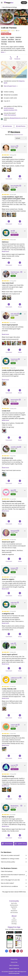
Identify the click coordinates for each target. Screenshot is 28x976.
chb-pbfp (14, 314)
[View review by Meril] (6, 492)
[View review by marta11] (6, 767)
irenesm (13, 568)
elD (12, 231)
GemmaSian (15, 400)
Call (11, 58)
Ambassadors (14, 905)
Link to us (14, 922)
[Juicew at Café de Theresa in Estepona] (19, 343)
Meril (12, 490)
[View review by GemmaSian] (6, 401)
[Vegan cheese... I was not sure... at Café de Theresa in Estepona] (9, 343)
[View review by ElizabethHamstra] (6, 807)
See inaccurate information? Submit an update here (13, 876)
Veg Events (14, 907)
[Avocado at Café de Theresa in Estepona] (4, 343)
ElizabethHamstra (15, 118)
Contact (14, 920)
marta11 (13, 765)
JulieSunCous (15, 678)
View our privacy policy (8, 862)
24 (4, 11)
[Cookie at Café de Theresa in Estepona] (24, 343)
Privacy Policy (14, 959)
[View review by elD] (6, 233)
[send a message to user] (18, 146)
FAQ (14, 918)
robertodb (14, 725)
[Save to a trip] (22, 11)
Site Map (14, 923)
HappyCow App (14, 927)
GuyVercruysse (15, 272)
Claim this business (10, 115)
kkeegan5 (14, 531)
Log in (24, 2)
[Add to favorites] (26, 11)
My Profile (14, 903)
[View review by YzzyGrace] (6, 361)
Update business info (10, 110)
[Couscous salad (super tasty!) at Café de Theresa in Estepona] (9, 790)
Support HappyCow (14, 968)
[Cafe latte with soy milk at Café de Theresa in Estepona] (4, 515)
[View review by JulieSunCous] (6, 679)
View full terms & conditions (9, 886)
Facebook (17, 58)
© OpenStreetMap (19, 75)
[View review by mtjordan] (6, 604)
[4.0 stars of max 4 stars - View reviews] (4, 30)
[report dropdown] (25, 146)
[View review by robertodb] (6, 726)
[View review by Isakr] (6, 645)
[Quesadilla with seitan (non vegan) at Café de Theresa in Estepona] (4, 790)
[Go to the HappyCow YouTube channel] (10, 951)
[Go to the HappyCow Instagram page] (21, 951)
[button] (14, 68)
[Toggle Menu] (1, 2)
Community (14, 901)
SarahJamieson (9, 108)
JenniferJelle (15, 447)
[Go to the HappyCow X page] (14, 951)
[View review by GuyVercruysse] (6, 274)
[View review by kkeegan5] (6, 532)
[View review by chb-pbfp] (6, 315)
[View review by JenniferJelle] (6, 449)
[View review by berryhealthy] (6, 187)
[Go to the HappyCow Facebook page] (6, 951)
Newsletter (14, 910)
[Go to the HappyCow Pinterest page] (17, 951)
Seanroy (13, 146)
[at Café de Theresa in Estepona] (4, 170)
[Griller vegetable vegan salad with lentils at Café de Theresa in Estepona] (4, 709)
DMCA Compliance (14, 965)
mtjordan (14, 603)
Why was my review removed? (10, 855)
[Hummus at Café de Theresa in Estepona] (14, 343)
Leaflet (6, 75)
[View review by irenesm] (6, 570)
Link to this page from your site (10, 880)
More (2, 52)
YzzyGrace (14, 359)
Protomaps (11, 75)
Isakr (12, 643)
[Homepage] (8, 3)
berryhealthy (15, 186)
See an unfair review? (7, 883)
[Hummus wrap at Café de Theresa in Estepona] (4, 474)
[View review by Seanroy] (6, 148)
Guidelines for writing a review (10, 859)
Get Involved (14, 912)
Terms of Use (14, 962)
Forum (14, 909)
